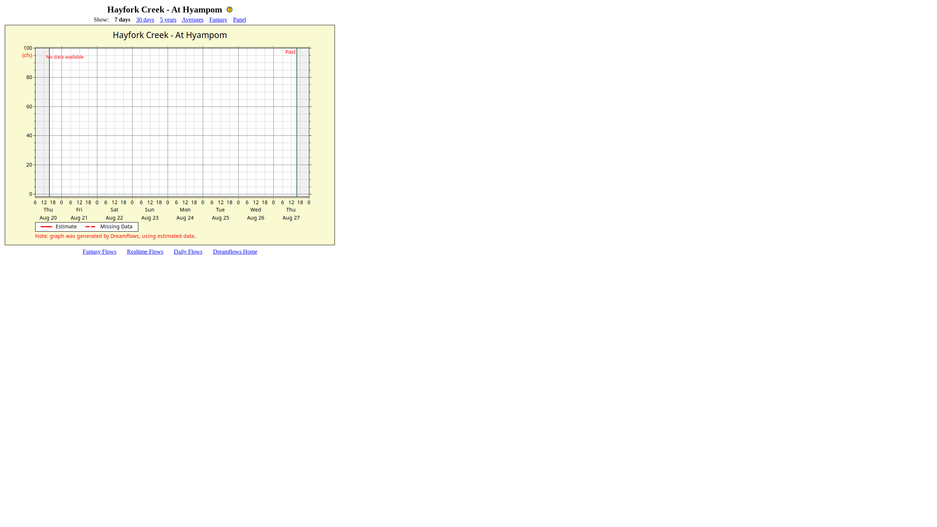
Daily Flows (188, 251)
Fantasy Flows (99, 251)
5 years (168, 19)
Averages (193, 19)
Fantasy (218, 19)
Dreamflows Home (235, 251)
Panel (239, 19)
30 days (145, 19)
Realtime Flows (145, 251)
